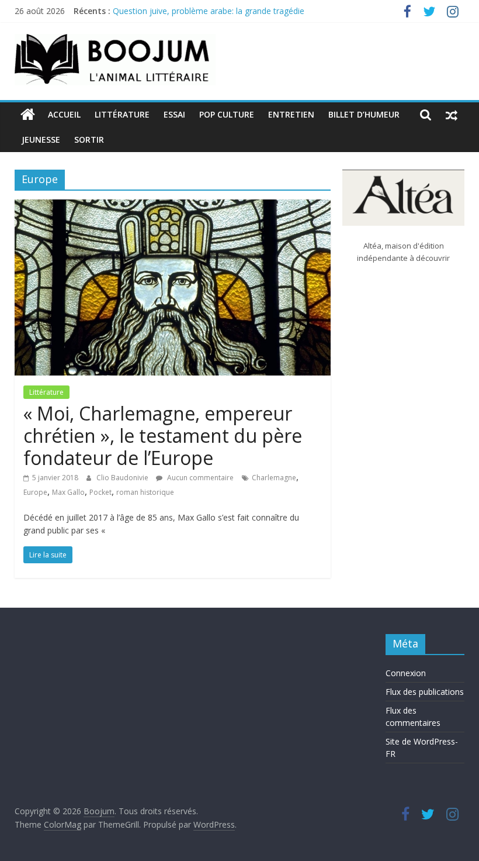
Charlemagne (274, 478)
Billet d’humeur (364, 114)
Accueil (64, 114)
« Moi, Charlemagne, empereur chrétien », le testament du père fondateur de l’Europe (162, 436)
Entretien (291, 114)
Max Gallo (68, 492)
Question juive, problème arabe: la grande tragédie (208, 10)
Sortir (89, 139)
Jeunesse (41, 139)
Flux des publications (425, 691)
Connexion (406, 673)
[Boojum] (28, 114)
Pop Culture (226, 114)
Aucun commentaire (199, 478)
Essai (174, 114)
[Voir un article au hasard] (451, 114)
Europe (35, 492)
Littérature (122, 114)
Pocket (100, 492)
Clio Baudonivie (123, 478)
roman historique (145, 492)
